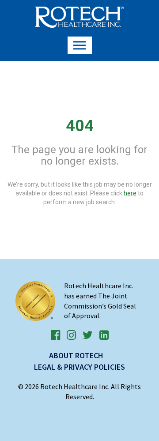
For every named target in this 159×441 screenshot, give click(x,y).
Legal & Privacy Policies (79, 367)
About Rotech (76, 355)
